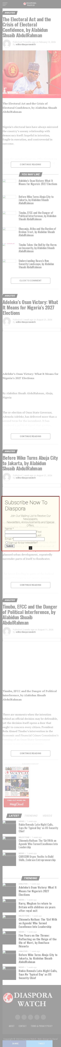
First (38, 531)
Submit (9, 546)
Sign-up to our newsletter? (23, 542)
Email (9, 539)
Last (38, 535)
